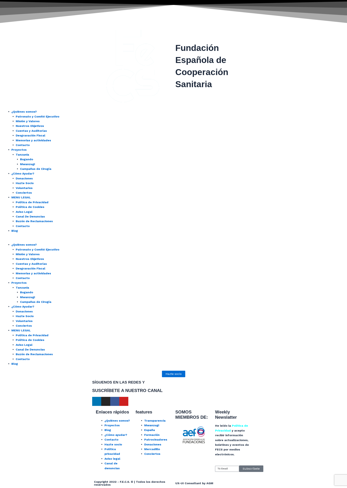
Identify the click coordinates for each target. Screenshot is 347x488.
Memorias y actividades (33, 140)
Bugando (26, 159)
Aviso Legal (24, 212)
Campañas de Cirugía (35, 169)
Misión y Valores (28, 121)
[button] (173, 240)
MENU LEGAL (21, 197)
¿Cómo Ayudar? (22, 173)
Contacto (23, 145)
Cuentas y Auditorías (31, 130)
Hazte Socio (25, 183)
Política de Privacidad (32, 202)
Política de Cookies (30, 207)
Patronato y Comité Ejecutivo (37, 116)
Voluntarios (24, 188)
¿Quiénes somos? (24, 111)
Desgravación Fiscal (30, 135)
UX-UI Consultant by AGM (194, 483)
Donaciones (24, 178)
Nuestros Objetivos (30, 126)
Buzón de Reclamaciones (34, 221)
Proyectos (19, 149)
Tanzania (22, 154)
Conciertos (24, 192)
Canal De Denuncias (30, 216)
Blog (14, 230)
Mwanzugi (27, 164)
